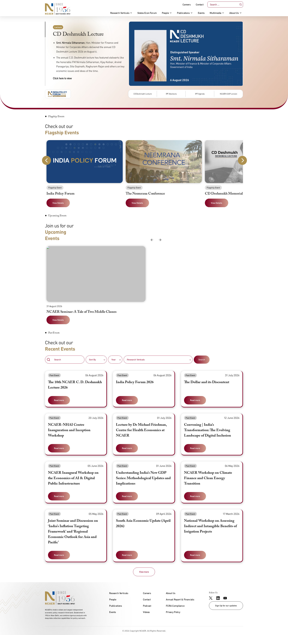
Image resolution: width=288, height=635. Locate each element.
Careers (187, 4)
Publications (183, 13)
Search (201, 359)
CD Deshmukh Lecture (143, 94)
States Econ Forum (147, 13)
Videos (146, 612)
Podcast (147, 605)
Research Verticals (119, 13)
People (165, 13)
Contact (200, 4)
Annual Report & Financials (180, 599)
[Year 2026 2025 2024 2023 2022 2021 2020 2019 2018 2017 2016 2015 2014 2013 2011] (115, 360)
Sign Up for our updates (226, 605)
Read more (59, 400)
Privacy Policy (173, 612)
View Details (58, 320)
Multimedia (215, 13)
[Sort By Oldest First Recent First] (96, 360)
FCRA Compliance (175, 605)
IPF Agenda (199, 94)
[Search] (241, 4)
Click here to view (62, 78)
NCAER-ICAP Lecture (228, 94)
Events (201, 13)
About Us (234, 13)
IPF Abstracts (171, 94)
